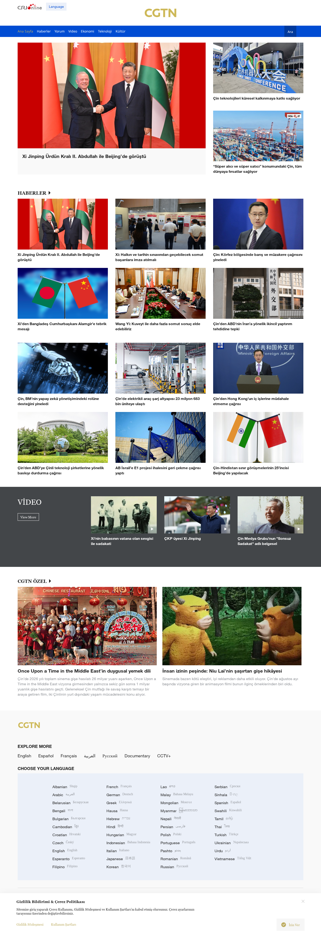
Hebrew (118, 818)
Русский (109, 755)
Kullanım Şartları (63, 924)
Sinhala (226, 794)
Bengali (62, 810)
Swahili (228, 810)
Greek (119, 802)
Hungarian (121, 834)
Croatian (66, 834)
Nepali (170, 818)
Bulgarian (69, 818)
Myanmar (178, 810)
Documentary (137, 755)
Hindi (114, 826)
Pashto (170, 850)
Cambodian (65, 826)
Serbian (227, 786)
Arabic (63, 794)
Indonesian (128, 842)
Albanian (64, 786)
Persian (172, 826)
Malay (176, 794)
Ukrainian (232, 842)
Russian (174, 866)
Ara (290, 31)
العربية (89, 755)
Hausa (117, 810)
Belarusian (70, 802)
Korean (118, 866)
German (119, 794)
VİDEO (30, 501)
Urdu (223, 850)
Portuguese (177, 842)
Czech (63, 842)
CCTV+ (164, 755)
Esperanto (68, 858)
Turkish (226, 834)
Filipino (65, 866)
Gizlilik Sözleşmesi (29, 924)
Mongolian (176, 802)
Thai (222, 826)
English (24, 755)
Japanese (120, 858)
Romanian (175, 858)
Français (69, 755)
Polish (170, 834)
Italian (117, 850)
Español (46, 755)
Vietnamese (233, 858)
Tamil (224, 818)
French (119, 786)
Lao (167, 786)
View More (28, 517)
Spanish (228, 802)
